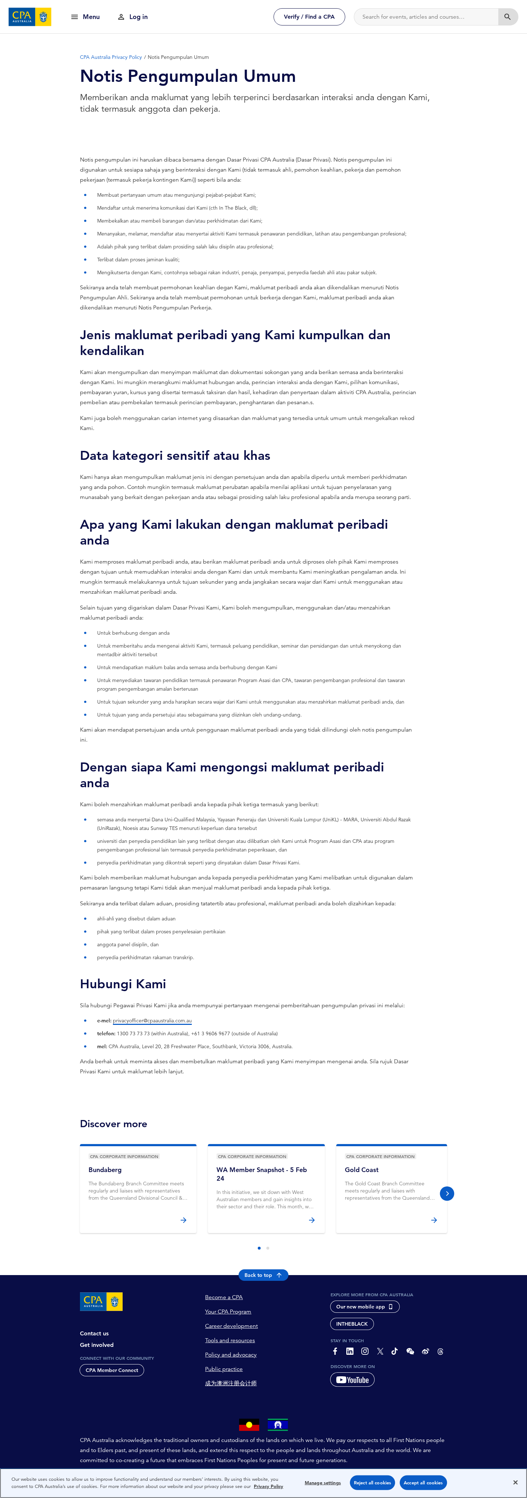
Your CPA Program (228, 1312)
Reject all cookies (372, 1483)
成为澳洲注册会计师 (231, 1383)
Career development (231, 1326)
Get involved (97, 1344)
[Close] (515, 1482)
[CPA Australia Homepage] (30, 17)
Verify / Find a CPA (309, 16)
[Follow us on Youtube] (352, 1379)
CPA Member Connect (112, 1370)
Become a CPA (224, 1297)
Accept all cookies (423, 1483)
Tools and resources (230, 1340)
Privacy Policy (268, 1486)
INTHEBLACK (352, 1324)
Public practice (224, 1369)
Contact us (94, 1333)
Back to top (258, 1275)
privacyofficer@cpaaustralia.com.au (152, 1020)
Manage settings (323, 1483)
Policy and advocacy (231, 1355)
